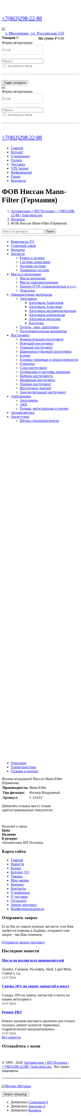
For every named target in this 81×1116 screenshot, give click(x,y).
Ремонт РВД (12, 1012)
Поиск (50, 231)
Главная (17, 148)
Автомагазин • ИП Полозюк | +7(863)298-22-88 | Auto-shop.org (35, 1065)
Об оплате (19, 901)
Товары (16, 876)
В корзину (30, 38)
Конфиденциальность (27, 909)
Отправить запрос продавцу (23, 942)
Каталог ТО (20, 872)
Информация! (21, 172)
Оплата (16, 160)
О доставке (19, 896)
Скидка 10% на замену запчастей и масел (35, 986)
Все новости (11, 1037)
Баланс (16, 868)
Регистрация (22, 70)
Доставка (18, 164)
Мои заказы (20, 880)
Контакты (18, 180)
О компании (20, 156)
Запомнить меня (19, 66)
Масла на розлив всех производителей (33, 960)
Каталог (17, 152)
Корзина (17, 884)
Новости (17, 864)
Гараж (15, 176)
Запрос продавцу (24, 905)
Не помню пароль (15, 78)
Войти (7, 70)
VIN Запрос (20, 168)
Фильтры (18, 219)
